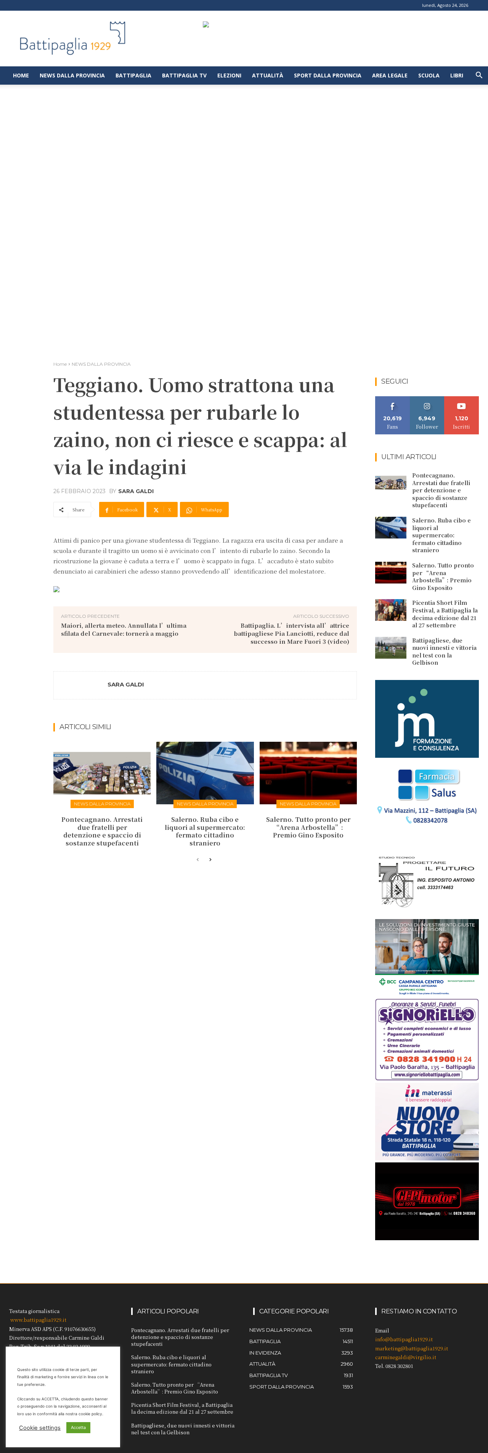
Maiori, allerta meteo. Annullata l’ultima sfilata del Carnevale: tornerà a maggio (123, 629)
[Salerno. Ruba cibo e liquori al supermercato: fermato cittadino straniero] (205, 773)
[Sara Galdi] (81, 685)
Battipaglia (133, 75)
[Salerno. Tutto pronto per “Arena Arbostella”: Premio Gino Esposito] (308, 773)
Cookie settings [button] (40, 1427)
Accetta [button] (78, 1427)
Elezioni (229, 75)
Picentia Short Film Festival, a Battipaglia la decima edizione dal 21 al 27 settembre (445, 614)
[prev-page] (197, 860)
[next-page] (210, 860)
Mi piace (392, 399)
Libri (456, 75)
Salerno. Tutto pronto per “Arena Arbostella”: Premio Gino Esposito (308, 827)
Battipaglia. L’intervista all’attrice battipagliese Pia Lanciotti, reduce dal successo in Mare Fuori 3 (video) (291, 633)
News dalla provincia (72, 75)
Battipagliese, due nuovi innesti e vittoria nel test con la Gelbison (444, 651)
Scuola (429, 75)
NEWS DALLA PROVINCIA (101, 364)
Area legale (390, 75)
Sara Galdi (136, 491)
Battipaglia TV (184, 75)
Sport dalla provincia (327, 75)
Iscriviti (462, 399)
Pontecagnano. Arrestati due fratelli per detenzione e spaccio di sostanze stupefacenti (102, 831)
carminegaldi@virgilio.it (405, 1357)
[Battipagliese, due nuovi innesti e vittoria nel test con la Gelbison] (390, 648)
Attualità (267, 75)
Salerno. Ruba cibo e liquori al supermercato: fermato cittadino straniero (205, 831)
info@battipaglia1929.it (404, 1339)
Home (21, 75)
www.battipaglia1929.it (38, 1319)
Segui (427, 399)
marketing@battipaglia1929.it (411, 1348)
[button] (479, 76)
